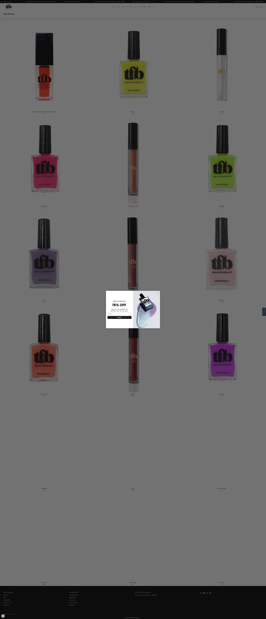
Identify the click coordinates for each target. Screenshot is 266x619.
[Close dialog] (158, 292)
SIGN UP (119, 317)
